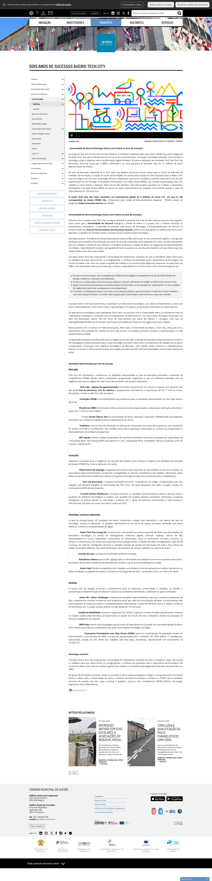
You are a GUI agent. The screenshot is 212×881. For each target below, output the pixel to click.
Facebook (128, 13)
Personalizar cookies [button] (132, 4)
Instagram (118, 13)
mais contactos (37, 826)
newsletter (95, 13)
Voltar (74, 773)
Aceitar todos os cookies (161, 4)
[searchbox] (157, 13)
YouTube (65, 833)
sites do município (79, 13)
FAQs (37, 13)
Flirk (70, 833)
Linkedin (112, 13)
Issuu (60, 833)
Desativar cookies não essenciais (192, 4)
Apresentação (78, 690)
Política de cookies (63, 4)
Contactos (50, 13)
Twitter (123, 13)
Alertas (43, 13)
